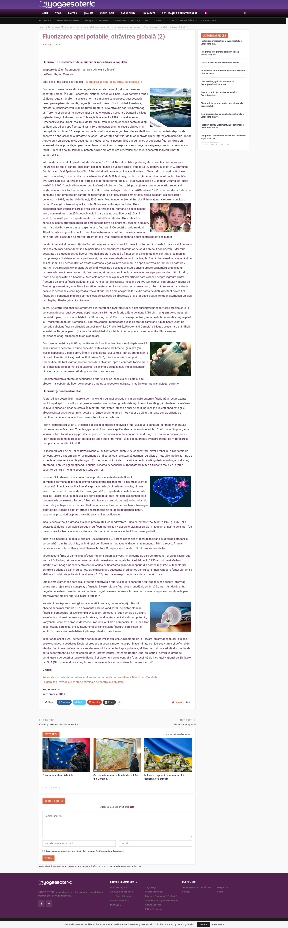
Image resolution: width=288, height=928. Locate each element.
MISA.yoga (115, 905)
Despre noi (104, 20)
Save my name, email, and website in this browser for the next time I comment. (85, 851)
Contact (159, 20)
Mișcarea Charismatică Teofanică (161, 896)
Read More (218, 924)
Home (45, 13)
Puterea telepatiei (185, 724)
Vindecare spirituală (119, 900)
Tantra (72, 13)
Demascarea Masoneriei (67, 20)
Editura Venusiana (153, 909)
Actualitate (45, 20)
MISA (147, 20)
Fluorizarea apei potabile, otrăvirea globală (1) (113, 81)
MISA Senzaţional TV (120, 887)
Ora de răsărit (187, 20)
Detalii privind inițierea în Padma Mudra (220, 62)
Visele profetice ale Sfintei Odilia (58, 724)
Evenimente (120, 20)
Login (171, 20)
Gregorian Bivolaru (154, 891)
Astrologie (107, 13)
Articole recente (207, 20)
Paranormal (129, 13)
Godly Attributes (124, 896)
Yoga (58, 13)
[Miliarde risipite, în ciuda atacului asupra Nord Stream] (168, 755)
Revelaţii (135, 20)
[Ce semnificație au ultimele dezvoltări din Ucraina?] (117, 755)
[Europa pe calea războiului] (66, 755)
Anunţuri (89, 20)
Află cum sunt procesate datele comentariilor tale (117, 866)
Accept (203, 924)
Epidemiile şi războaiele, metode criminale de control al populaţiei (83, 682)
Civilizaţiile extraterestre (180, 13)
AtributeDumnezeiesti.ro (122, 891)
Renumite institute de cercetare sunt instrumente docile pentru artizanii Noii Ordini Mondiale (99, 677)
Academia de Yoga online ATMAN (161, 900)
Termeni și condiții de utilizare (196, 887)
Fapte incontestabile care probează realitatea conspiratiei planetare (56, 770)
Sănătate (149, 13)
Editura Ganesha (153, 904)
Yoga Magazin (152, 887)
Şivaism (88, 13)
